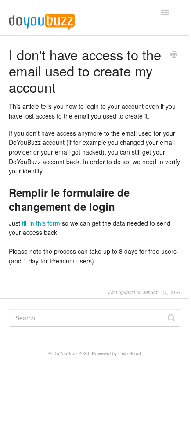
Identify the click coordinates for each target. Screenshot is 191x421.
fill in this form (41, 223)
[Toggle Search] (171, 318)
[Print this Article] (173, 55)
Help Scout (129, 353)
